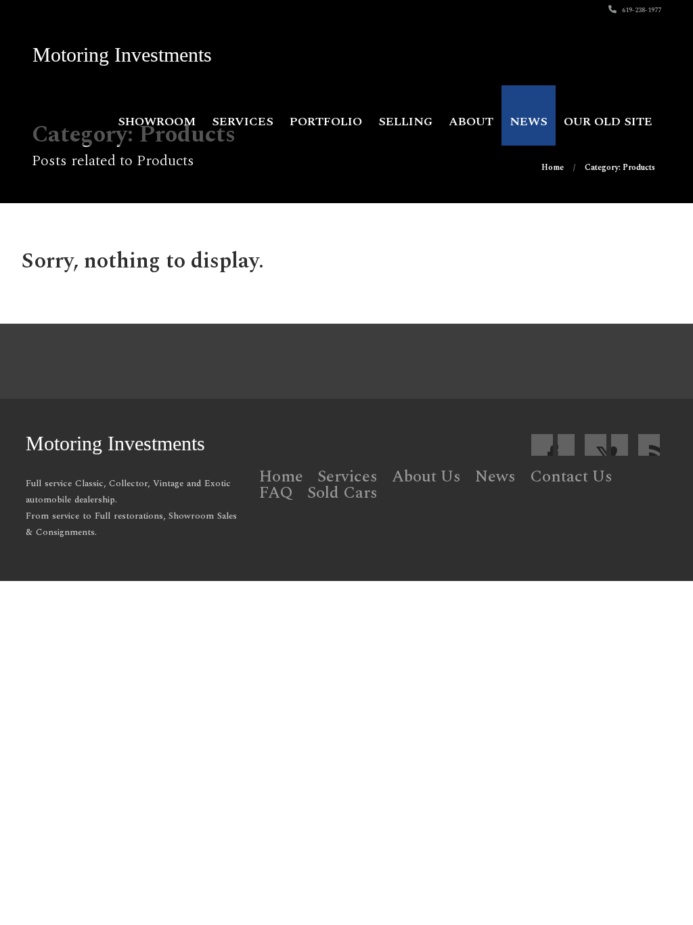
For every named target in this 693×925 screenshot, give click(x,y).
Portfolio (326, 121)
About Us (426, 477)
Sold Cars (342, 493)
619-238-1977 (640, 10)
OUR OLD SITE (608, 121)
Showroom (157, 121)
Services (242, 121)
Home (281, 477)
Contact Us (571, 477)
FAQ (276, 493)
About (471, 121)
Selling (405, 121)
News (528, 121)
